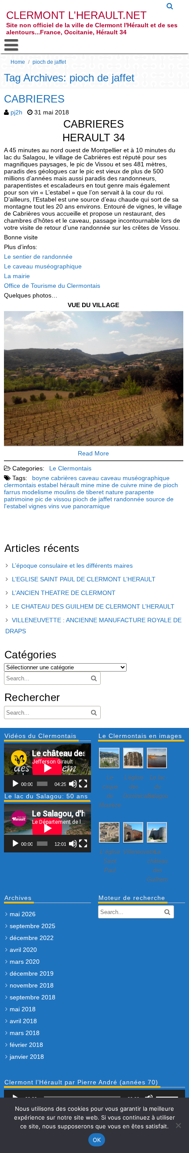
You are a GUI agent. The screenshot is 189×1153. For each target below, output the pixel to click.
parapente (139, 492)
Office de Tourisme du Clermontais (52, 285)
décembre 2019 (32, 973)
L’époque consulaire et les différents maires (72, 565)
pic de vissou (53, 499)
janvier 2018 (27, 1056)
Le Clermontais (70, 468)
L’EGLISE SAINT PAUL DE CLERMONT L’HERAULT (84, 579)
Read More (93, 453)
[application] (47, 767)
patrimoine (18, 499)
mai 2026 (23, 914)
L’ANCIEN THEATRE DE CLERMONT (64, 592)
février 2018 (26, 1044)
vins (53, 506)
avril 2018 (23, 1020)
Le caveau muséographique (43, 266)
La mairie (17, 275)
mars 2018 (25, 1032)
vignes (38, 506)
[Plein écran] (83, 783)
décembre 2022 (32, 937)
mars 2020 (25, 961)
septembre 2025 (32, 925)
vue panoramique (85, 506)
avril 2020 (23, 949)
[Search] (170, 6)
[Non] (178, 1125)
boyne (40, 477)
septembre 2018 (32, 997)
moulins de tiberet (79, 492)
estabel (48, 484)
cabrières (64, 477)
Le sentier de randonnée (38, 256)
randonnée (129, 499)
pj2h (16, 112)
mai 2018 (23, 1009)
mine (87, 484)
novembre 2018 (32, 985)
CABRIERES (34, 99)
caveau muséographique (135, 477)
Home (18, 62)
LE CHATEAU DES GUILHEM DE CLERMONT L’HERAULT (93, 606)
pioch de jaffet (92, 499)
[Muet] (73, 783)
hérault (69, 484)
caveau (89, 477)
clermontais (20, 484)
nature (114, 492)
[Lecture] (15, 783)
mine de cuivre (116, 484)
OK (97, 1139)
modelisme (37, 492)
